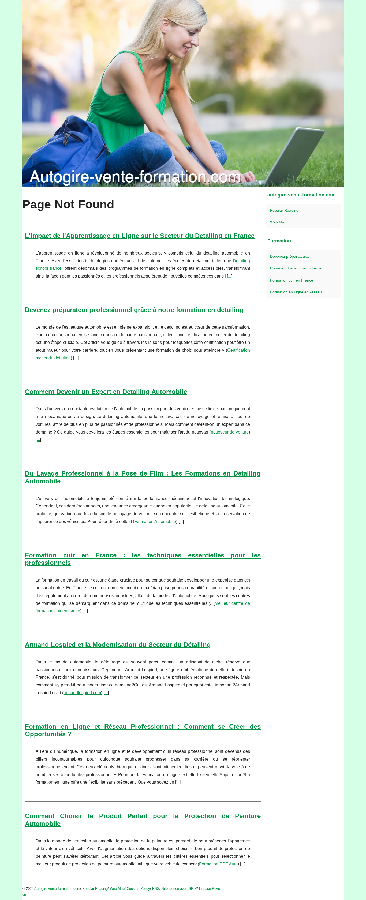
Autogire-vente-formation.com (57, 889)
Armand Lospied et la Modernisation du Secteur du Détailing (118, 644)
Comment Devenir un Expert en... (298, 268)
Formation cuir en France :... (294, 280)
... (229, 276)
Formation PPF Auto (218, 864)
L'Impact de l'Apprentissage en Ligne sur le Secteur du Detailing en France (140, 235)
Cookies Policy (138, 889)
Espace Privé (209, 889)
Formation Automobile (155, 521)
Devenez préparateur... (289, 256)
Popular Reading (284, 210)
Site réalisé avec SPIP (179, 889)
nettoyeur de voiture (230, 432)
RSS (155, 889)
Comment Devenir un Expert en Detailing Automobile (106, 391)
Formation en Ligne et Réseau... (297, 292)
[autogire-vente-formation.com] (183, 93)
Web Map (278, 222)
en (24, 895)
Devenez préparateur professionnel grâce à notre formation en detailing (134, 309)
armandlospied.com (82, 692)
